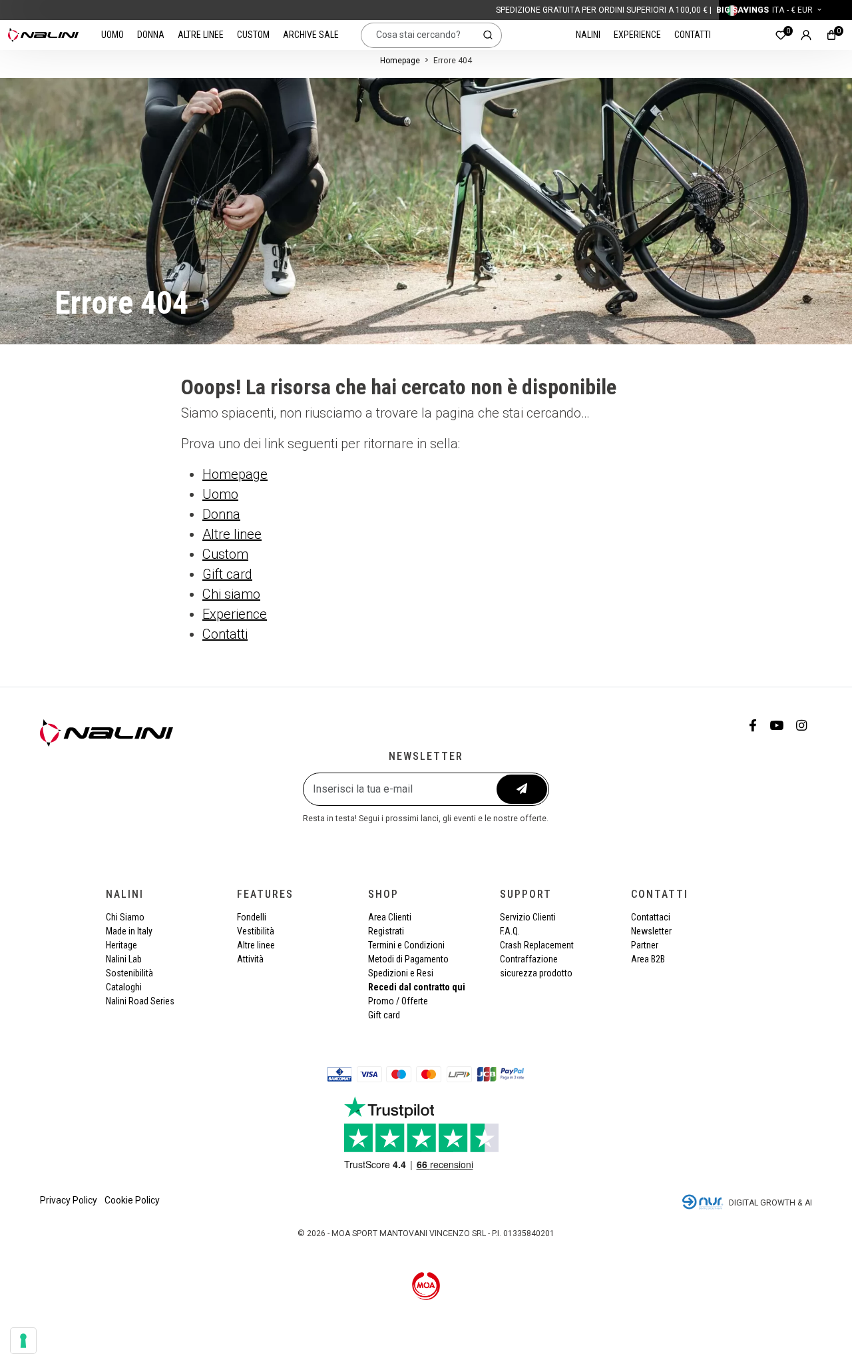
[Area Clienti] (806, 35)
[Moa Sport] (426, 1285)
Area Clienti (389, 917)
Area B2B (648, 959)
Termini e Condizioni (406, 945)
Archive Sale (311, 34)
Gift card (227, 574)
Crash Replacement (537, 945)
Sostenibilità (129, 973)
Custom (253, 34)
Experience (637, 34)
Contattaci (650, 917)
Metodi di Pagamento (408, 959)
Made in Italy (129, 931)
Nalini (588, 34)
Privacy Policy (68, 1200)
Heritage (121, 945)
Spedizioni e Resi (400, 973)
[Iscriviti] (522, 789)
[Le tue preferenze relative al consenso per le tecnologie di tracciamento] (23, 1340)
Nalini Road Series (140, 1001)
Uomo (112, 34)
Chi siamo (231, 594)
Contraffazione (529, 959)
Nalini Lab (124, 959)
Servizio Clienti (528, 917)
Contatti (692, 34)
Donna (150, 34)
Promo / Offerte (398, 1001)
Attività (250, 959)
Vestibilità (255, 931)
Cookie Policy (132, 1200)
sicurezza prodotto (536, 973)
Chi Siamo (125, 917)
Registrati (386, 931)
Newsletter (651, 931)
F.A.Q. (510, 931)
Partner (644, 945)
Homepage (400, 60)
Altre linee (201, 34)
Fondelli (251, 917)
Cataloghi (124, 987)
